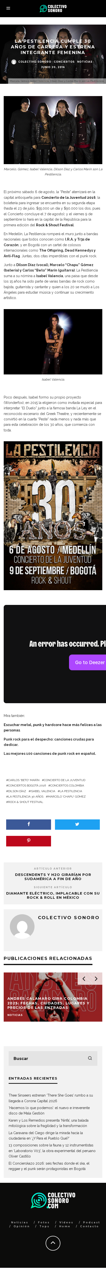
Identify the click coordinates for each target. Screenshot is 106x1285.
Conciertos (64, 61)
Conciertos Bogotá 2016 (27, 785)
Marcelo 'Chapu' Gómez (67, 796)
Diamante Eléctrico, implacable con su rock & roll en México (53, 895)
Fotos (44, 1222)
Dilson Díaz (17, 791)
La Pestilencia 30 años (25, 796)
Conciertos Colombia (67, 785)
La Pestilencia (71, 791)
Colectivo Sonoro (34, 61)
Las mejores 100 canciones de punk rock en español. (50, 754)
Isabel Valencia (43, 791)
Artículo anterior (53, 868)
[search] (90, 1058)
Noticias (84, 61)
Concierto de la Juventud (64, 780)
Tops (44, 1226)
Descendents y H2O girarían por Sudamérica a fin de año (53, 876)
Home (65, 1226)
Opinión (22, 1226)
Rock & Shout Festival (25, 802)
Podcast (91, 1222)
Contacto (89, 1226)
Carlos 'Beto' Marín (23, 780)
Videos (66, 1222)
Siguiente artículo (53, 887)
